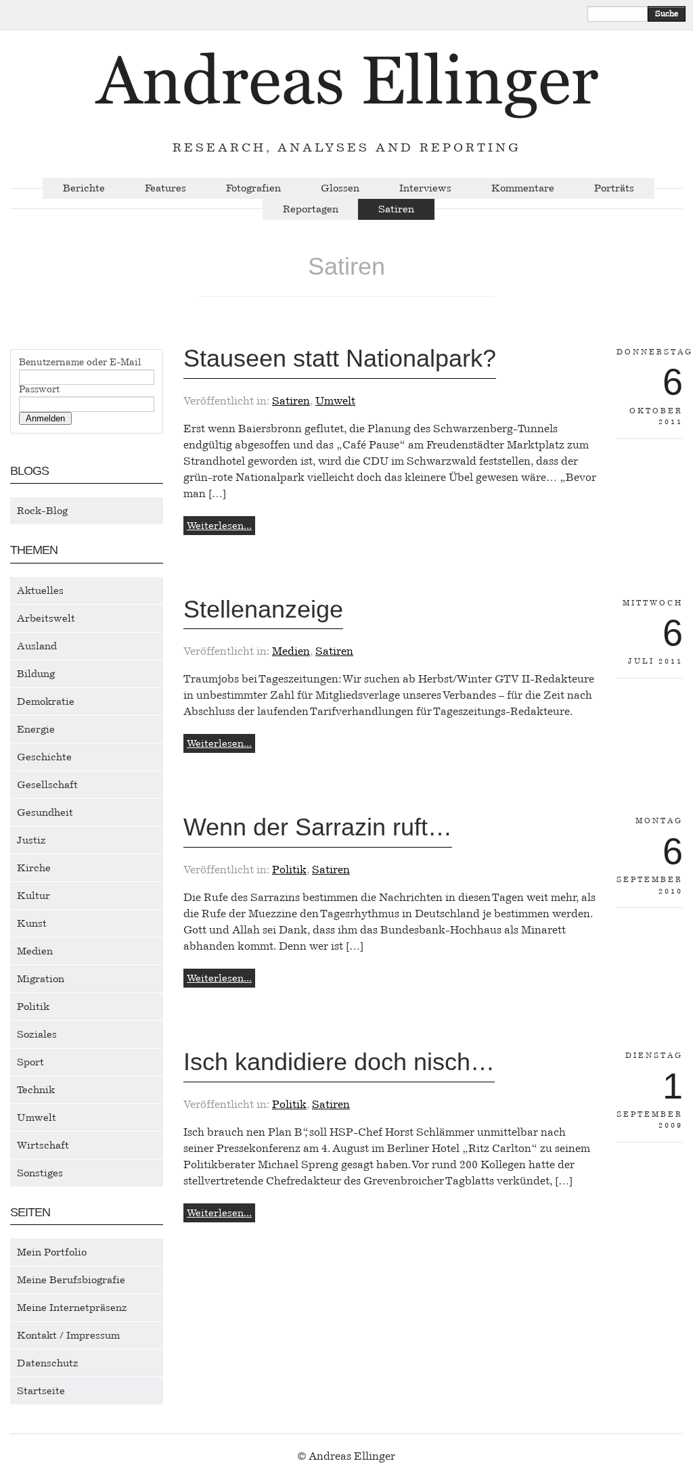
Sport (30, 1062)
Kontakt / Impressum (68, 1335)
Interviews (425, 188)
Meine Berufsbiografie (71, 1280)
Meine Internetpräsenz (72, 1307)
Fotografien (253, 188)
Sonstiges (40, 1173)
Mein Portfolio (52, 1252)
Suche (666, 13)
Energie (36, 729)
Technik (36, 1090)
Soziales (37, 1034)
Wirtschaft (43, 1145)
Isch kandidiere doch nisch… (339, 1062)
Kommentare (522, 188)
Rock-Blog (42, 511)
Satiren (396, 209)
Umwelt (36, 1117)
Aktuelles (40, 590)
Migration (40, 979)
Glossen (340, 188)
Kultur (33, 896)
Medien (35, 951)
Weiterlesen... (219, 526)
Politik (33, 1006)
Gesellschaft (47, 785)
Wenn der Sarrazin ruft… (317, 827)
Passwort (39, 389)
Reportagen (310, 209)
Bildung (36, 674)
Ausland (37, 646)
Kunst (32, 923)
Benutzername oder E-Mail (80, 362)
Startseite (41, 1391)
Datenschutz (48, 1363)
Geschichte (44, 757)
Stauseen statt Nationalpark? (339, 358)
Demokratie (45, 701)
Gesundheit (45, 812)
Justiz (31, 840)
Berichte (84, 188)
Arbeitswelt (46, 618)
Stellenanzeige (263, 609)
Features (165, 188)
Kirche (34, 868)
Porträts (614, 188)
